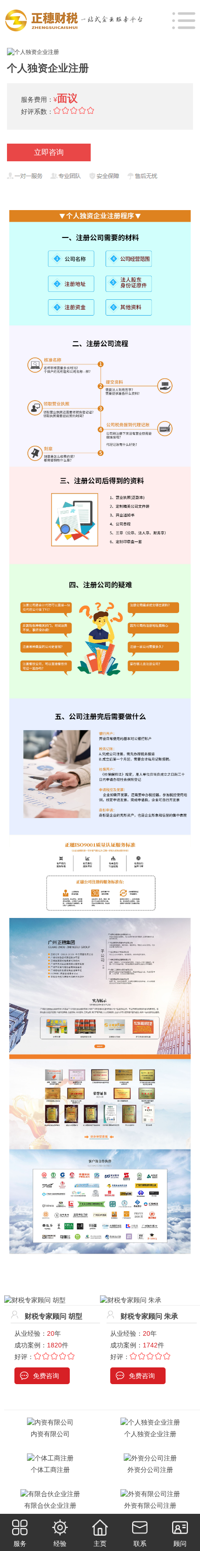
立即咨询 (49, 152)
